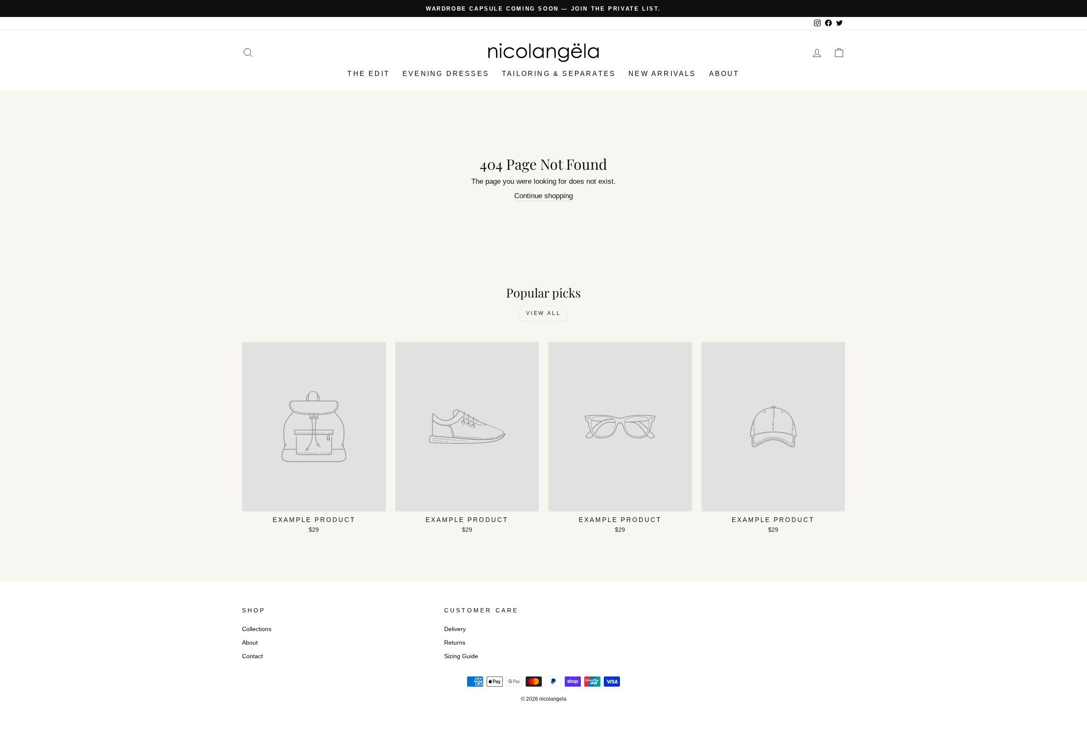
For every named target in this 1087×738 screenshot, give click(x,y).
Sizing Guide (461, 656)
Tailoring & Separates (559, 73)
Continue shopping (543, 196)
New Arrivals (662, 73)
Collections (256, 629)
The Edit (368, 73)
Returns (454, 642)
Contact (252, 656)
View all (543, 313)
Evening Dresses (446, 73)
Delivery (455, 629)
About (724, 73)
